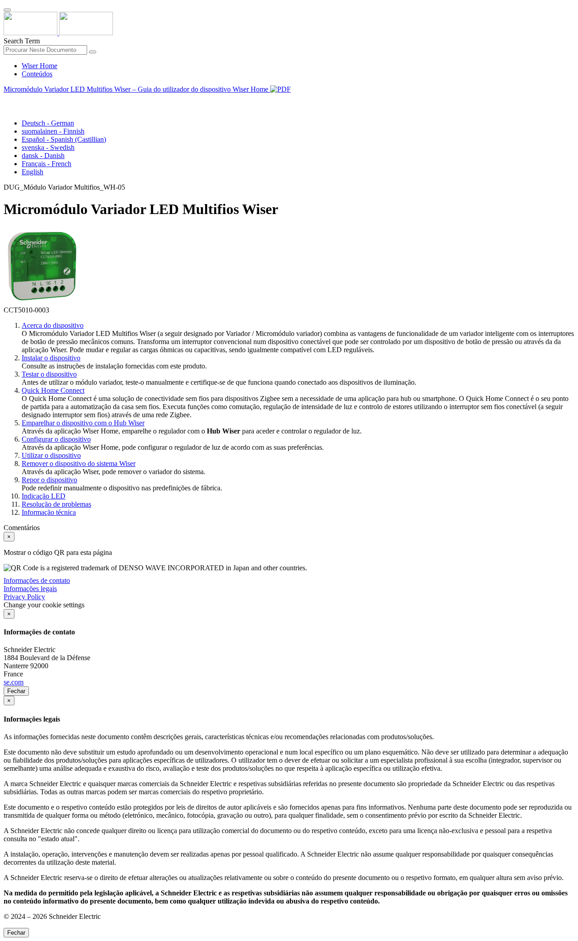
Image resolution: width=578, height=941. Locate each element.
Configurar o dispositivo (56, 439)
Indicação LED (43, 496)
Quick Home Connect (53, 390)
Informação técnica (49, 512)
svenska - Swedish (48, 147)
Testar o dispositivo (49, 374)
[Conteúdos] (7, 99)
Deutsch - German (48, 123)
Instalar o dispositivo (51, 358)
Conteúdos (37, 74)
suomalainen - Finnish (53, 131)
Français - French (46, 164)
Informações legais (30, 588)
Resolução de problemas (56, 504)
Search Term (22, 41)
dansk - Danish (43, 155)
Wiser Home (39, 66)
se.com (13, 682)
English (32, 172)
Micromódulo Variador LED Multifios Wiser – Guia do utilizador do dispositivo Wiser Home (137, 89)
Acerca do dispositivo (53, 325)
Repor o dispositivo (49, 480)
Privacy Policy (24, 597)
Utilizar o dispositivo (51, 455)
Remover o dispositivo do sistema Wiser (78, 463)
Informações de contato (37, 580)
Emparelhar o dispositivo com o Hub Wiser (83, 423)
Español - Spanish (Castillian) (64, 139)
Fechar (16, 691)
